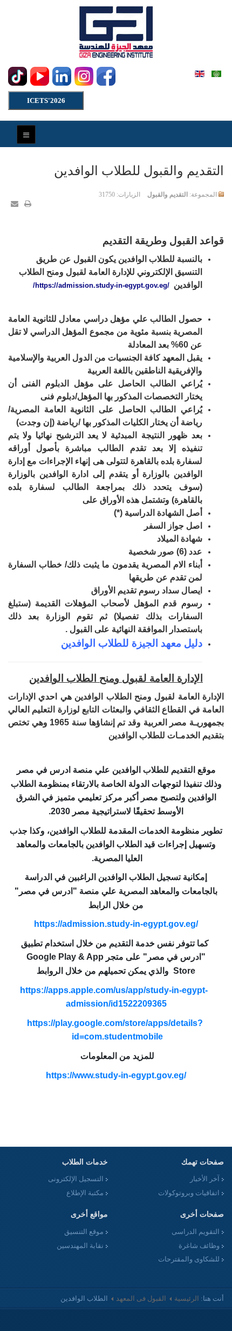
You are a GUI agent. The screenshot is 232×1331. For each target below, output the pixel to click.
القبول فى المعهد (140, 1298)
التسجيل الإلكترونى (76, 1179)
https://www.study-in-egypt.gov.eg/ (116, 1075)
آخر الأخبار (205, 1179)
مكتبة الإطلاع (85, 1193)
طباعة (27, 203)
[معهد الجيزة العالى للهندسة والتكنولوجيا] (116, 32)
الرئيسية (186, 1298)
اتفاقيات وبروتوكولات (189, 1193)
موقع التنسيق (84, 1232)
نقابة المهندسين (80, 1246)
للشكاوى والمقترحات (189, 1259)
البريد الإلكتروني (14, 203)
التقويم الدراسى (196, 1232)
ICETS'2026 (46, 100)
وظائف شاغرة (199, 1246)
